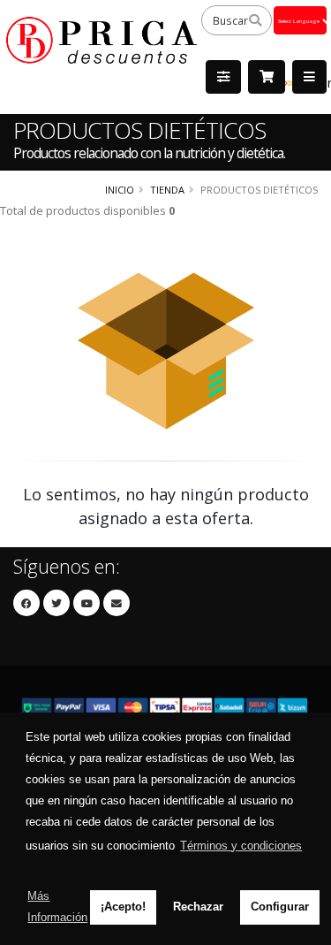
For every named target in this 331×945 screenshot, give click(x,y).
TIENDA (167, 189)
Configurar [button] (280, 906)
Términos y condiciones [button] (241, 845)
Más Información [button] (57, 906)
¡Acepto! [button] (123, 906)
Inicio (119, 189)
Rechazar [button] (198, 906)
